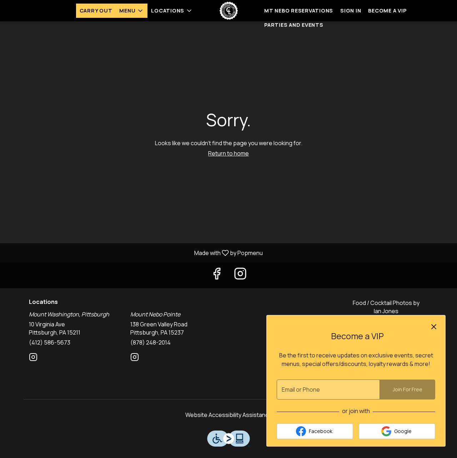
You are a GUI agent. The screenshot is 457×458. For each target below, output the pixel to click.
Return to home (228, 153)
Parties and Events (293, 24)
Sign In (350, 10)
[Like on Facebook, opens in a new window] (216, 275)
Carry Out (96, 10)
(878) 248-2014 (150, 342)
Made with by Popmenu (134, 252)
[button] (131, 11)
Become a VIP (387, 10)
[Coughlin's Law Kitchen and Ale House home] (228, 11)
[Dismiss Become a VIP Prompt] (433, 326)
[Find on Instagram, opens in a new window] (240, 275)
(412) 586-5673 (49, 342)
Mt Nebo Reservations (298, 10)
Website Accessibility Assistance (228, 415)
